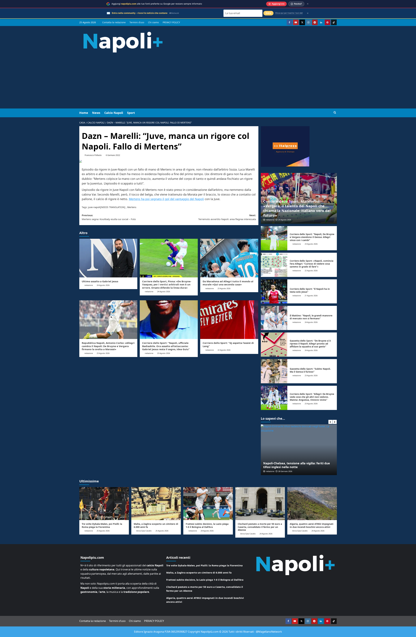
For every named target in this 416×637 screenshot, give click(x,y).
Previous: (109, 217)
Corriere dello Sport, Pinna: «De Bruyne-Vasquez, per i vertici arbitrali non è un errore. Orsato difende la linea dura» (166, 284)
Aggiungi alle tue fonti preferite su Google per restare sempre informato (156, 3)
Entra (268, 13)
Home (83, 113)
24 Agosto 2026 (103, 285)
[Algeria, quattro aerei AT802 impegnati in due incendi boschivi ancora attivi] (312, 503)
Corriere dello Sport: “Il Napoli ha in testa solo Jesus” (310, 290)
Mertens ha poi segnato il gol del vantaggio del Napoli (166, 199)
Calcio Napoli (113, 113)
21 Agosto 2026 (311, 295)
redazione (88, 285)
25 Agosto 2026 (103, 530)
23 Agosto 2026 (224, 288)
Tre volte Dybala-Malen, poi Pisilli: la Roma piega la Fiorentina (102, 525)
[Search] (335, 112)
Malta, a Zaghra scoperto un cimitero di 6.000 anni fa (156, 525)
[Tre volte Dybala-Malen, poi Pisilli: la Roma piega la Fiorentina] (104, 503)
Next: (227, 217)
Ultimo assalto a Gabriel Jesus (100, 281)
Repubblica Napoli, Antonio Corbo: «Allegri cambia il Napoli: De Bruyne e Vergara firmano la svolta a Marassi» (108, 346)
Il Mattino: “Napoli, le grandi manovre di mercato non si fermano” (311, 317)
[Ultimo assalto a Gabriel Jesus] (108, 258)
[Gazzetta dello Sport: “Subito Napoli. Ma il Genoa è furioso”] (274, 371)
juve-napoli (94, 207)
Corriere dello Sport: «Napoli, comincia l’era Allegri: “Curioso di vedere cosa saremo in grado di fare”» (311, 263)
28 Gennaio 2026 (285, 471)
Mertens (131, 207)
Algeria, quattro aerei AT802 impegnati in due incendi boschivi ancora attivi (311, 525)
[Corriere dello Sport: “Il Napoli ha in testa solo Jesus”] (274, 291)
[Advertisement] (208, 84)
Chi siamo (153, 22)
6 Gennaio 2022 (113, 155)
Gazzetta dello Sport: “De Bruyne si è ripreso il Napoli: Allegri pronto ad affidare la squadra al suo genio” (310, 343)
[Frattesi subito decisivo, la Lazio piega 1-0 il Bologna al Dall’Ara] (208, 503)
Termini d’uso (137, 22)
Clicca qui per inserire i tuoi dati (289, 13)
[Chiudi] (307, 4)
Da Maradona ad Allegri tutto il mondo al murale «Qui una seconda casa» (228, 283)
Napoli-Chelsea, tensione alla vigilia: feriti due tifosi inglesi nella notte (296, 465)
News (96, 113)
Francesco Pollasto (93, 155)
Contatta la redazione (114, 22)
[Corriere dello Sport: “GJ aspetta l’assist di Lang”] (229, 319)
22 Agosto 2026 (224, 350)
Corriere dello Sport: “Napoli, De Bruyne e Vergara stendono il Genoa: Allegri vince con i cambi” (312, 237)
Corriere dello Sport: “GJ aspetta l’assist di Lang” (228, 344)
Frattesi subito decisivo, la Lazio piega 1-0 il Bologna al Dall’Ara (207, 525)
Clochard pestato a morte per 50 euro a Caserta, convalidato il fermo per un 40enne (260, 526)
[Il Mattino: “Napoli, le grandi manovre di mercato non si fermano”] (274, 318)
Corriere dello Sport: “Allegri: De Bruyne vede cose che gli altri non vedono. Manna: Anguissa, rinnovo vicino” (312, 396)
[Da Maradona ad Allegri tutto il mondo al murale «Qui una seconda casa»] (229, 258)
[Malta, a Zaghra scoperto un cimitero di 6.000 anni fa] (156, 503)
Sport (131, 113)
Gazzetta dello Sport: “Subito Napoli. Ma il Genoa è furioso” (310, 370)
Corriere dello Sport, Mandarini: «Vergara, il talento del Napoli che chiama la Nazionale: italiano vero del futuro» (297, 208)
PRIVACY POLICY (171, 22)
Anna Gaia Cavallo (144, 530)
